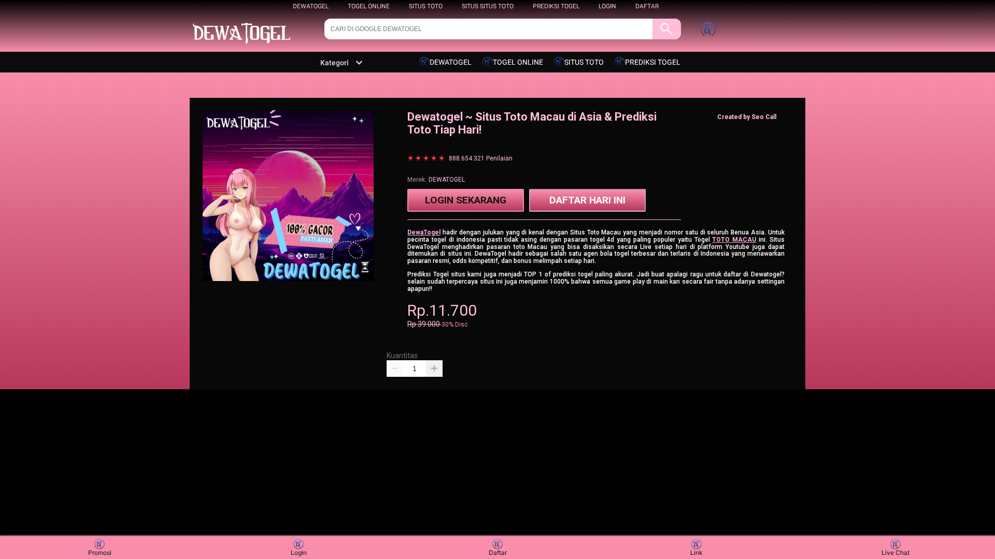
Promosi (99, 552)
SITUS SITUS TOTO (488, 6)
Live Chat (895, 552)
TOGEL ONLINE (369, 6)
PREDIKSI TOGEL (556, 6)
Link (696, 552)
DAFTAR (647, 6)
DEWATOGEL (311, 6)
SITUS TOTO (426, 6)
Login (299, 552)
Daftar (498, 552)
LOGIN (607, 6)
